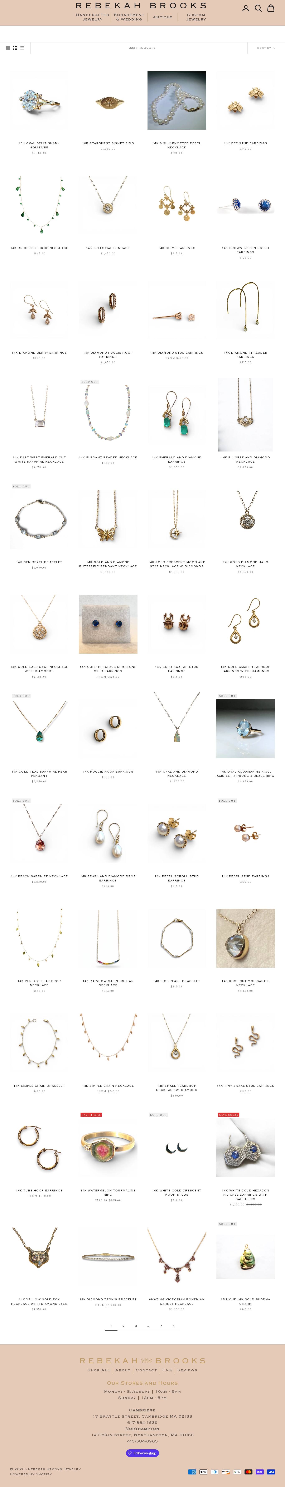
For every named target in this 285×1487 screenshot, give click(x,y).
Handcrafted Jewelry (92, 17)
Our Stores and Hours (142, 1383)
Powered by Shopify (31, 1474)
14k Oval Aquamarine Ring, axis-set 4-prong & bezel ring (246, 773)
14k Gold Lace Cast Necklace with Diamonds (39, 669)
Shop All (99, 1370)
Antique (162, 17)
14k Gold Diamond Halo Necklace (246, 564)
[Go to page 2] (174, 1326)
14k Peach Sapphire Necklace (39, 876)
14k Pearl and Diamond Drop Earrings (108, 878)
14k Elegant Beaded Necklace (108, 457)
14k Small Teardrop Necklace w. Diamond (177, 1088)
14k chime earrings (176, 248)
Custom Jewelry (196, 17)
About (123, 1370)
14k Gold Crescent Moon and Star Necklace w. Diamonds (177, 564)
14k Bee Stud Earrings (245, 143)
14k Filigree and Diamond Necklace (245, 459)
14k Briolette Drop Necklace (39, 248)
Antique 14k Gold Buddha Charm (246, 1301)
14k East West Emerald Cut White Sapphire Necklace (39, 459)
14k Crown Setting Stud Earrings (246, 250)
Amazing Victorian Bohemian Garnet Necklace (177, 1301)
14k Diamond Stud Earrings (176, 353)
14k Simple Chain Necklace (108, 1086)
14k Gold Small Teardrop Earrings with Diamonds (246, 669)
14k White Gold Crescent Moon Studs (177, 1192)
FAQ (167, 1370)
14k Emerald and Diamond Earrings (177, 459)
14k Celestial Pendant (108, 248)
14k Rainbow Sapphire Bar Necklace (108, 983)
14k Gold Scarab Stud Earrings (177, 669)
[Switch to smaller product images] (15, 48)
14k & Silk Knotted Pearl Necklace (176, 145)
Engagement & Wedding (129, 17)
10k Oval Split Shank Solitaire (39, 145)
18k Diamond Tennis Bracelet (108, 1299)
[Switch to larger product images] (8, 48)
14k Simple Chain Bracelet (39, 1086)
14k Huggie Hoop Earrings (108, 771)
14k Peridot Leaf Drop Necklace (39, 983)
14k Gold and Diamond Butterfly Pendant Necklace (108, 564)
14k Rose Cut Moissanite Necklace (246, 983)
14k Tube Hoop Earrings (39, 1190)
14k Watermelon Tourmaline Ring (108, 1192)
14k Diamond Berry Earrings (39, 353)
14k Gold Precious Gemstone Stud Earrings (108, 669)
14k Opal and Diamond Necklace (176, 773)
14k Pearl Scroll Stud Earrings (177, 878)
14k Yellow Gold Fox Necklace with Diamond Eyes (39, 1301)
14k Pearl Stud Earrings (246, 876)
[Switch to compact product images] (22, 48)
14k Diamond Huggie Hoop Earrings (108, 355)
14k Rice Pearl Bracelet (177, 981)
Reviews (187, 1370)
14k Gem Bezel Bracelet (39, 562)
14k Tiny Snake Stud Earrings (245, 1086)
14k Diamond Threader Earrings (245, 355)
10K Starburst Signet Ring (108, 143)
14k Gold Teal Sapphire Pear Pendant (39, 773)
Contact (146, 1370)
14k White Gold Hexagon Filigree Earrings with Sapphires (245, 1195)
